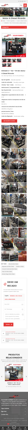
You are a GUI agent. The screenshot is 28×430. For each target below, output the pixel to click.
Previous (1, 376)
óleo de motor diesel (13, 264)
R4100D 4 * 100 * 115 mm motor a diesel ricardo (18, 383)
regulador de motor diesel (8, 266)
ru (23, 1)
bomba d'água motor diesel (8, 274)
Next (26, 376)
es (24, 1)
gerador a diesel (20, 266)
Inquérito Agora (10, 121)
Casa (3, 21)
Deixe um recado (14, 427)
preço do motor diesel (7, 271)
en (21, 1)
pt (19, 1)
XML (20, 420)
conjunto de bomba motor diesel (9, 269)
